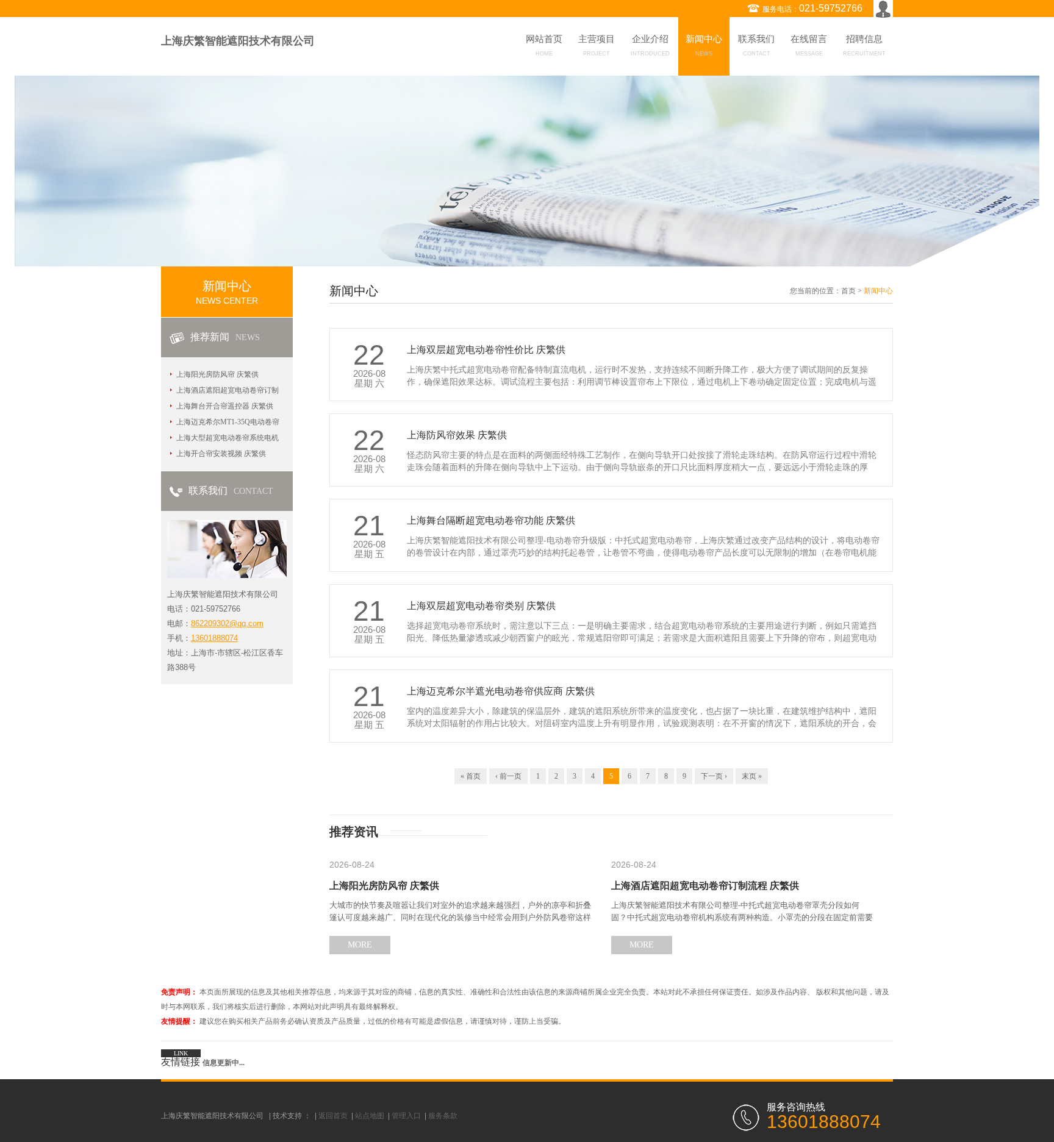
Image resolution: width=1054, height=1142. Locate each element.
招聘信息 (864, 45)
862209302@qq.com (227, 623)
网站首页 (544, 45)
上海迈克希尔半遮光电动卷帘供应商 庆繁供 (501, 691)
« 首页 (471, 776)
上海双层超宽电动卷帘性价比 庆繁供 (486, 349)
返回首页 (333, 1116)
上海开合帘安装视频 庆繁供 (221, 453)
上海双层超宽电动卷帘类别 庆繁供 (481, 606)
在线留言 (808, 45)
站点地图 (369, 1116)
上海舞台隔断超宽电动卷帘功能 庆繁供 (491, 520)
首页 (848, 291)
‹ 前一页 (508, 776)
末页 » (752, 776)
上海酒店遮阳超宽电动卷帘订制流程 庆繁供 (705, 885)
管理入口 (406, 1116)
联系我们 (756, 45)
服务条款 (442, 1116)
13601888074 (214, 638)
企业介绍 (650, 45)
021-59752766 (830, 8)
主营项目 (596, 45)
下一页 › (714, 776)
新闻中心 (704, 45)
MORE (360, 944)
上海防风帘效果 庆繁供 (457, 435)
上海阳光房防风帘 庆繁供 (217, 374)
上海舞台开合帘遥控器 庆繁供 (224, 406)
